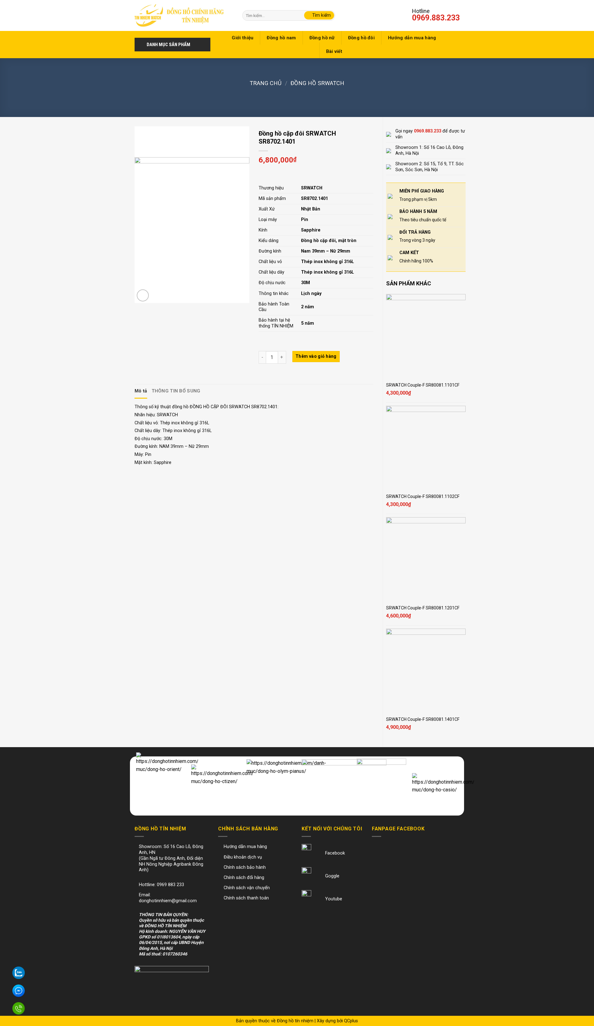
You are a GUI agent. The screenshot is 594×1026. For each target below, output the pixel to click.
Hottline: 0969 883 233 (161, 884)
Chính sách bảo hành (245, 867)
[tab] (141, 391)
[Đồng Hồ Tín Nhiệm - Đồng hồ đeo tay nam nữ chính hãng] (179, 15)
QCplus (351, 1021)
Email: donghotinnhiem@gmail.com (168, 897)
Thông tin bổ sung (176, 391)
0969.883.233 (436, 17)
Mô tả (141, 391)
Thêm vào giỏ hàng (316, 356)
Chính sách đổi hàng (244, 877)
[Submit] (319, 15)
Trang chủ (266, 83)
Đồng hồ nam (281, 38)
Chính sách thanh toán (246, 898)
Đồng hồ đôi (361, 38)
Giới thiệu (242, 38)
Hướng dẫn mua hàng (412, 38)
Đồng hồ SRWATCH (317, 83)
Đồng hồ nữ (322, 38)
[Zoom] (143, 295)
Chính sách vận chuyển (247, 887)
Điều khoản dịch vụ (243, 857)
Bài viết (334, 51)
